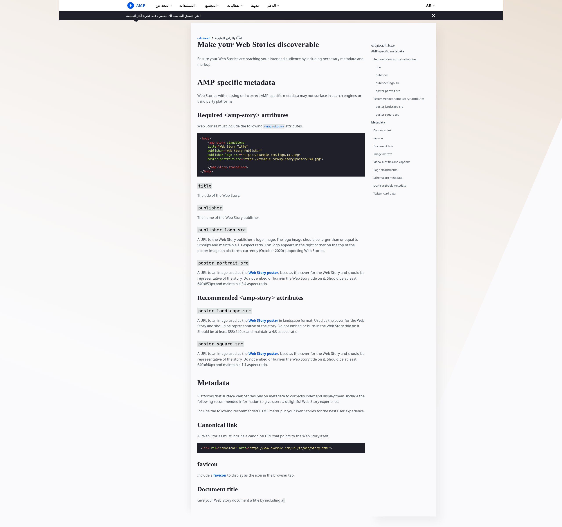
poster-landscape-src (389, 107)
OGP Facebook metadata (389, 186)
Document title (383, 146)
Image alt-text (382, 154)
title (378, 67)
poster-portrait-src (388, 91)
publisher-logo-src (387, 83)
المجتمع (210, 5)
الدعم (271, 5)
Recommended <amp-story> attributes (398, 99)
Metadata (378, 122)
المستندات (187, 5)
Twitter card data (384, 193)
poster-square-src (387, 114)
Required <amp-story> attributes (394, 59)
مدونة (255, 5)
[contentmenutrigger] (401, 46)
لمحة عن (162, 5)
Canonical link (382, 130)
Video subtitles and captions (391, 162)
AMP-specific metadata (387, 51)
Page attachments (385, 170)
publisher (382, 75)
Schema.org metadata (387, 178)
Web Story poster (263, 272)
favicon (378, 138)
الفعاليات (233, 5)
